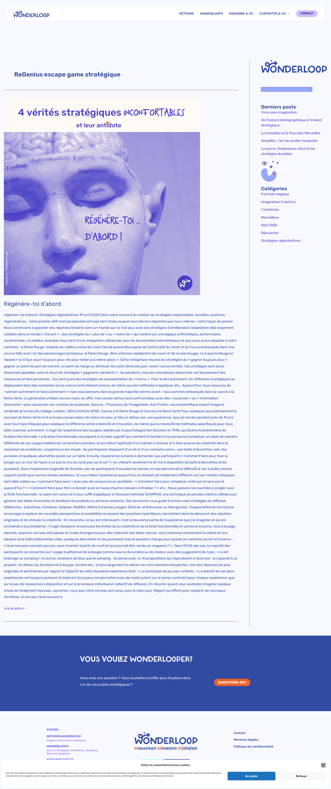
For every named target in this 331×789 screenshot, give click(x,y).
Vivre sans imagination (279, 112)
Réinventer (270, 233)
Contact (240, 733)
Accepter (251, 776)
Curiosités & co (272, 13)
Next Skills (269, 225)
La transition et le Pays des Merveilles (290, 133)
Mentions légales (246, 740)
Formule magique (275, 194)
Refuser (301, 776)
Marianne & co (241, 13)
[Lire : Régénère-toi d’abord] (121, 197)
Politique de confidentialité (253, 746)
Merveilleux (270, 217)
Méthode (186, 13)
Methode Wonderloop (64, 736)
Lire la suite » (14, 607)
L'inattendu (270, 209)
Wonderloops (211, 13)
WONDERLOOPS (58, 746)
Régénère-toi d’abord (32, 303)
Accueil (53, 729)
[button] (323, 765)
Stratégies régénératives (281, 241)
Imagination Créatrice (278, 202)
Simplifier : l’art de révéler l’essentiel (289, 141)
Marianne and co (60, 759)
